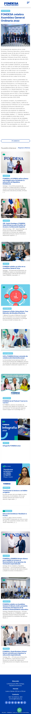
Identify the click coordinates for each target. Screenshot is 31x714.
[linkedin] (15, 702)
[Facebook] (6, 702)
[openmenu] (28, 3)
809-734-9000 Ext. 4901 (15, 697)
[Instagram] (9, 702)
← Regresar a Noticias (23, 147)
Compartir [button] (16, 141)
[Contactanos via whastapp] (19, 710)
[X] (12, 702)
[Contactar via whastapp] (24, 702)
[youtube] (18, 702)
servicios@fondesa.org (15, 698)
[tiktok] (21, 702)
